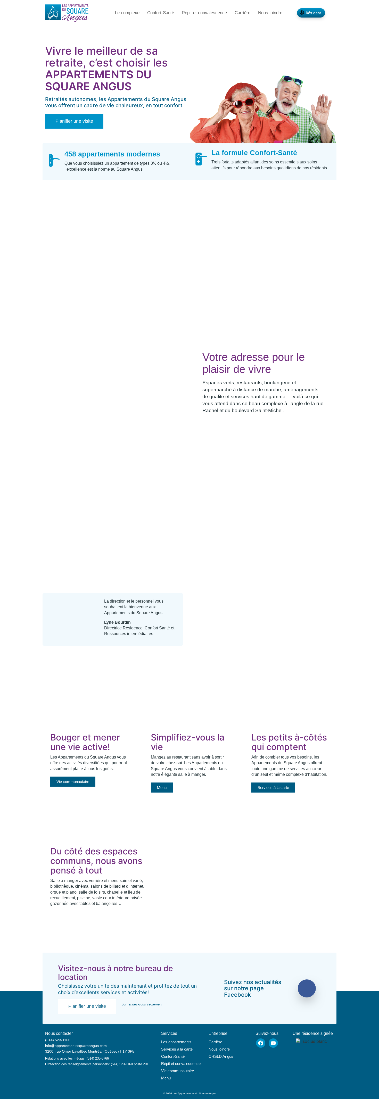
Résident (313, 13)
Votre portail (115, 294)
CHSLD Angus (221, 1056)
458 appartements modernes (112, 154)
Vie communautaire (177, 1071)
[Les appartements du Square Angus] (66, 13)
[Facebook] (260, 1043)
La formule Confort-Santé (254, 153)
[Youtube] (273, 1043)
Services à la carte (177, 1049)
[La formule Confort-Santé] (201, 159)
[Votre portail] (63, 297)
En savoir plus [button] (142, 560)
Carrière (242, 12)
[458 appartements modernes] (54, 160)
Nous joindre (270, 12)
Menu (166, 1078)
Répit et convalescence (204, 12)
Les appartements (176, 1042)
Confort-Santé (160, 12)
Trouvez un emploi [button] (133, 429)
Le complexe (127, 12)
